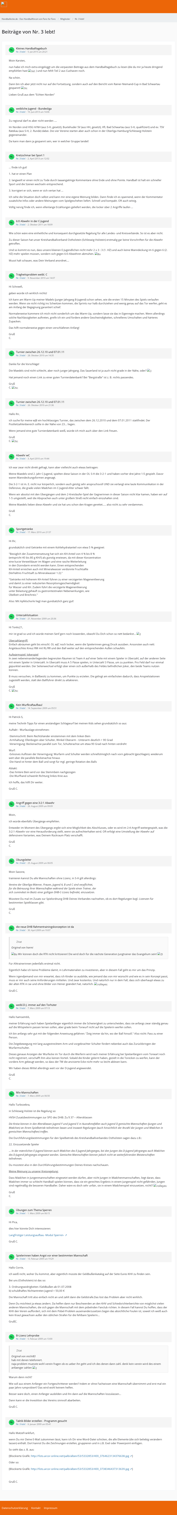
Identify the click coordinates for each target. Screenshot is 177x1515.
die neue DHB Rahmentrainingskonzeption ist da (45, 926)
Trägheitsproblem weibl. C (31, 274)
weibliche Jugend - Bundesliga (34, 108)
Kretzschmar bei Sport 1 (30, 155)
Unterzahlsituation (27, 615)
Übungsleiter (23, 859)
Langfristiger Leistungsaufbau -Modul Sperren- (36, 1235)
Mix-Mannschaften (27, 1092)
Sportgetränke (24, 529)
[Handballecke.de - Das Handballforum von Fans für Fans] (4, 4)
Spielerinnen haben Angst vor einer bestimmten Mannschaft (52, 1255)
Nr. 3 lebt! (20, 51)
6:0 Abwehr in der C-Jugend (32, 221)
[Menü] (172, 4)
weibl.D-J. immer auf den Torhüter (36, 1005)
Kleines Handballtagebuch (31, 48)
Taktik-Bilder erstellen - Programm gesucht (41, 1421)
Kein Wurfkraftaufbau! (29, 705)
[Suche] (155, 4)
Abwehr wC (23, 455)
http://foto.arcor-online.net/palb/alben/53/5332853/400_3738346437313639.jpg (80, 1469)
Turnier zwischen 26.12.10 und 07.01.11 (40, 352)
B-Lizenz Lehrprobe (27, 1335)
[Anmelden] (163, 4)
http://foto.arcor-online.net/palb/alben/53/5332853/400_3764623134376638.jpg (80, 1456)
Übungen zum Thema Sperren (34, 1210)
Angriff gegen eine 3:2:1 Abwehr (35, 803)
